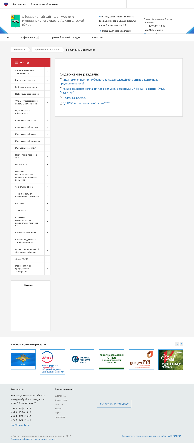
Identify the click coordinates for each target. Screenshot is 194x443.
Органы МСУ (21, 164)
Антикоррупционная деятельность (24, 71)
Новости (59, 404)
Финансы (19, 203)
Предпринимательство (47, 49)
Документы (61, 400)
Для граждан (19, 4)
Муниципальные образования (22, 111)
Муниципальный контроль (27, 141)
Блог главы (60, 396)
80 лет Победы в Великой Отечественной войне (27, 250)
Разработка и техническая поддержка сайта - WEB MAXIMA (151, 436)
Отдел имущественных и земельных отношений (26, 102)
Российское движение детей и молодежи (25, 240)
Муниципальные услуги (25, 120)
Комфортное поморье (25, 233)
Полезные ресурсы (74, 97)
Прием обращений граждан (65, 37)
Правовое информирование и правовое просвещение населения (26, 175)
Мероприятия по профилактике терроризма (23, 268)
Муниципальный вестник (26, 127)
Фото (58, 413)
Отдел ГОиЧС (21, 259)
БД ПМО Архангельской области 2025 (86, 103)
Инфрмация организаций (27, 94)
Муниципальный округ (25, 148)
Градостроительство (25, 80)
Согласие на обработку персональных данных (34, 439)
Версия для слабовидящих (44, 4)
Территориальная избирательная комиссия (27, 195)
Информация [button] (28, 37)
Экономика (19, 49)
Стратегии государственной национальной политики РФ (26, 221)
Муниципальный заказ (25, 134)
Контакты (97, 37)
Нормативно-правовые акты (26, 156)
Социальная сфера (24, 187)
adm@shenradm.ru (20, 425)
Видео (58, 408)
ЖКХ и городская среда (26, 87)
